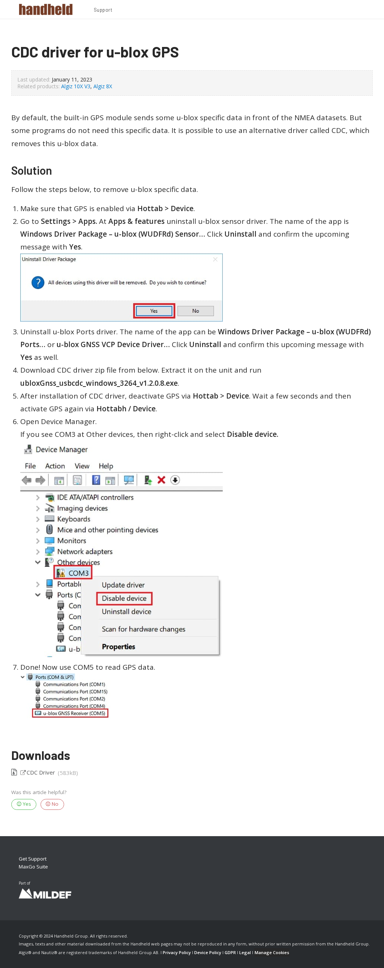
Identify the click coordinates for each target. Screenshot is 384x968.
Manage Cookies (272, 952)
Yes (26, 803)
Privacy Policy (177, 952)
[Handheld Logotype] (46, 9)
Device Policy (207, 952)
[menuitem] (103, 11)
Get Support (32, 858)
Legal (245, 952)
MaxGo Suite (33, 866)
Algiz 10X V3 (75, 86)
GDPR (230, 952)
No (54, 803)
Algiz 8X (102, 86)
